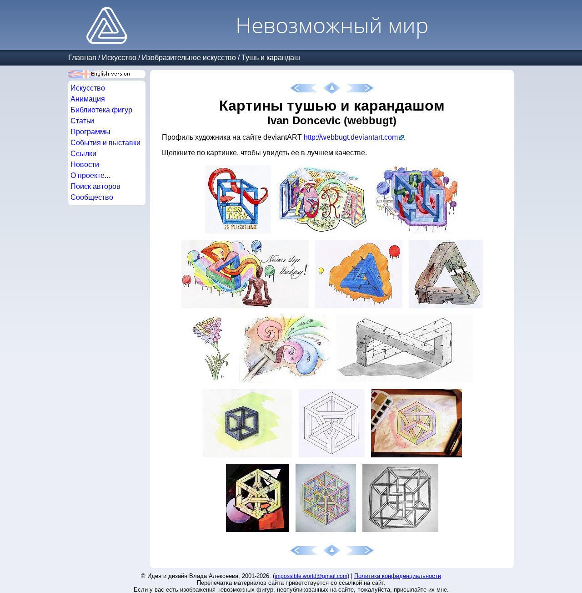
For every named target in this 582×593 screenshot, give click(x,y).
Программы (90, 132)
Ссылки (83, 153)
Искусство (119, 57)
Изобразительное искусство (189, 57)
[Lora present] (323, 233)
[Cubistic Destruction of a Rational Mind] (257, 532)
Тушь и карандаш (270, 57)
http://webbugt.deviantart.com (351, 137)
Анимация (87, 99)
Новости (84, 164)
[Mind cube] (331, 457)
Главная (82, 57)
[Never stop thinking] (245, 308)
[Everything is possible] (238, 233)
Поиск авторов (95, 186)
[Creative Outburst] (284, 382)
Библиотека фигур (101, 110)
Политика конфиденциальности (397, 576)
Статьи (82, 121)
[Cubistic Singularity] (416, 457)
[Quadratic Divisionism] (325, 532)
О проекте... (90, 175)
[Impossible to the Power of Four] (400, 532)
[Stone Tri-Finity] (404, 382)
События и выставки (105, 143)
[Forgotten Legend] (445, 308)
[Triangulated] (359, 308)
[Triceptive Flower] (212, 382)
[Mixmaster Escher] (417, 233)
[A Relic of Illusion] (247, 457)
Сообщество (91, 197)
